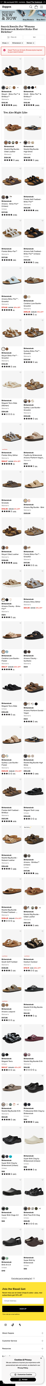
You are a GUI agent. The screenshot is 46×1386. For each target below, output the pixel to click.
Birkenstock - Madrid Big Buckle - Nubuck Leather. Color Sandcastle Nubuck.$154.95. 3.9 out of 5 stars (12, 850)
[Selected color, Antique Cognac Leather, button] (6, 142)
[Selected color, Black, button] (25, 652)
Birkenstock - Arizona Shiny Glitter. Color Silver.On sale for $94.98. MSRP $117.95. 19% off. (34, 594)
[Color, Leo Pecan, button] (7, 1005)
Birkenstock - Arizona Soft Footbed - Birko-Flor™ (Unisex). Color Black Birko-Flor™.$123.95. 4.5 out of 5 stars (34, 241)
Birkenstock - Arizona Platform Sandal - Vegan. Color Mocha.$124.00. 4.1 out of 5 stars (34, 698)
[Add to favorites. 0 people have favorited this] (20, 59)
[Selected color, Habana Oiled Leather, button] (3, 547)
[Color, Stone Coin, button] (32, 1208)
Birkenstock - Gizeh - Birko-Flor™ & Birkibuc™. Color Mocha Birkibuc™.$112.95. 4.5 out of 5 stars (34, 82)
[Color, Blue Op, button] (29, 1104)
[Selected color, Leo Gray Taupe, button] (3, 1005)
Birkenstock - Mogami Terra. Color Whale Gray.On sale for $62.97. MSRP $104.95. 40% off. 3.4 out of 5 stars (12, 1047)
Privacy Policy (23, 1368)
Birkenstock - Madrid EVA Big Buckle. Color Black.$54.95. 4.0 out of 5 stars (34, 998)
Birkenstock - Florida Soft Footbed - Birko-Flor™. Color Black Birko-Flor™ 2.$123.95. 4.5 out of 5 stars (34, 191)
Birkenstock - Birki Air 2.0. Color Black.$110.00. (12, 1250)
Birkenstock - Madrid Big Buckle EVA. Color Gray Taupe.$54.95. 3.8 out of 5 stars (12, 1098)
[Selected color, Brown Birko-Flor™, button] (3, 197)
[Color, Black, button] (7, 600)
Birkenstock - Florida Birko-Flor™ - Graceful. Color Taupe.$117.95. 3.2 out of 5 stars (34, 542)
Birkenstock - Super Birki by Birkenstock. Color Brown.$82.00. (34, 1250)
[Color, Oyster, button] (32, 142)
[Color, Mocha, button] (29, 652)
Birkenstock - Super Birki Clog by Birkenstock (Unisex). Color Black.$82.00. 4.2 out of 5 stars (12, 1150)
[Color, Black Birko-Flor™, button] (29, 87)
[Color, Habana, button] (16, 142)
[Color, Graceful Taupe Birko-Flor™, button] (7, 349)
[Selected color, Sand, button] (3, 652)
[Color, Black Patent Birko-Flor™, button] (32, 87)
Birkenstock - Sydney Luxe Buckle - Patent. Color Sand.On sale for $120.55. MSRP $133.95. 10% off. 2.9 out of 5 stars (12, 750)
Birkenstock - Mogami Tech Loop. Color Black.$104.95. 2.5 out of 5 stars (34, 800)
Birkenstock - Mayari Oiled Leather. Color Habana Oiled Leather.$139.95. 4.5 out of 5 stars (12, 542)
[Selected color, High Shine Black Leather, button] (25, 142)
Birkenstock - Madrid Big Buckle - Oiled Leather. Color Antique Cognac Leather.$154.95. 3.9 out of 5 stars (13, 138)
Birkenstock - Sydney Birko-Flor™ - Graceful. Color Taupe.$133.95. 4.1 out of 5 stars (34, 343)
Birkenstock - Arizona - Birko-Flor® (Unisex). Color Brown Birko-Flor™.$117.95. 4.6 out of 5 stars (12, 191)
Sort (34, 37)
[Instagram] (5, 1324)
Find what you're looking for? (21, 1278)
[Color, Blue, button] (7, 1156)
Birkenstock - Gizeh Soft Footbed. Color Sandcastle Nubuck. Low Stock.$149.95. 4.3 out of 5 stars (12, 950)
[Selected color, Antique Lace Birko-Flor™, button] (3, 349)
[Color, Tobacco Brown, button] (29, 908)
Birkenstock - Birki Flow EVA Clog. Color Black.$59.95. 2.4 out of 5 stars (34, 1201)
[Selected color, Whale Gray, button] (3, 1055)
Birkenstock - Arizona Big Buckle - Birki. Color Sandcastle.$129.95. (34, 492)
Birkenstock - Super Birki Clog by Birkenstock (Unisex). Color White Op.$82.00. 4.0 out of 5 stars (34, 1150)
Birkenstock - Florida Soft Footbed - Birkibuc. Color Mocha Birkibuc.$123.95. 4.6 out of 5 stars (12, 800)
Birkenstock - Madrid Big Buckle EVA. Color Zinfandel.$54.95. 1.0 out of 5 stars (34, 1047)
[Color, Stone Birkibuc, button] (14, 87)
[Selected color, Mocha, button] (25, 704)
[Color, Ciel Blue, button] (10, 1156)
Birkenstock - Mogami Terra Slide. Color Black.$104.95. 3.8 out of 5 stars (12, 698)
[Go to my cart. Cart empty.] (36, 7)
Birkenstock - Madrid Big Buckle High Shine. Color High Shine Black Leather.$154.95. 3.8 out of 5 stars (33, 138)
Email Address (10, 1301)
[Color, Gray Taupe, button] (29, 1208)
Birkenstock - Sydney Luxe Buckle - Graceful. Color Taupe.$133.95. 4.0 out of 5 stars (34, 395)
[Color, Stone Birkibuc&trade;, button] (29, 856)
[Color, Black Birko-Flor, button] (7, 197)
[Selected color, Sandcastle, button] (25, 501)
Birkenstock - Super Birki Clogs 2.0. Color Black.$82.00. (12, 1201)
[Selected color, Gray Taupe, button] (3, 1104)
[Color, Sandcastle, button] (7, 87)
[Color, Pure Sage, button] (13, 142)
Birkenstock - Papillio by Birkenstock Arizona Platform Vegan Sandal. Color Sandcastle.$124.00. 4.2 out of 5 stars (34, 445)
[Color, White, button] (32, 704)
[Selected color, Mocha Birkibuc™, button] (25, 87)
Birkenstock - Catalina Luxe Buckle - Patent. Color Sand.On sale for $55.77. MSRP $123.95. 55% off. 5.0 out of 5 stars (12, 646)
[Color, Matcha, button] (7, 1258)
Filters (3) (13, 37)
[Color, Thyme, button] (7, 1208)
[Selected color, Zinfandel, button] (25, 1055)
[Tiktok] (12, 1324)
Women (29, 43)
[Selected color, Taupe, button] (25, 297)
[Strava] (19, 1324)
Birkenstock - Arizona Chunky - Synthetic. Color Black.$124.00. (34, 646)
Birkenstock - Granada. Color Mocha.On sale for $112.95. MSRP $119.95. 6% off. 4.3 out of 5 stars (12, 492)
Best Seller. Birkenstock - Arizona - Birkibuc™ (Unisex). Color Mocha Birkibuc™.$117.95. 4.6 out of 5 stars (34, 850)
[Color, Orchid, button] (29, 401)
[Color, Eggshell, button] (29, 704)
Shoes (4, 43)
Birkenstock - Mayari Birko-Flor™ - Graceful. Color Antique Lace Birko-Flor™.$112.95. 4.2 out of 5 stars (12, 343)
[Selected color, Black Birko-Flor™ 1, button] (3, 87)
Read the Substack (34, 2)
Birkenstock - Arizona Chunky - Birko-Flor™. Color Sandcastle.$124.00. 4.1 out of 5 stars (12, 594)
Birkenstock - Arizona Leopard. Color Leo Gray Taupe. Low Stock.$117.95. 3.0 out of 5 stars (12, 998)
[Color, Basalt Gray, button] (9, 142)
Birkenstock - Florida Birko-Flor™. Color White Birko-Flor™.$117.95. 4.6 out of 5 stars (12, 241)
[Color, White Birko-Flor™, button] (10, 87)
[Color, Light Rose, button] (29, 501)
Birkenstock (16, 43)
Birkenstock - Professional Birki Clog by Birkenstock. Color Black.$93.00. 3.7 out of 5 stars (34, 1098)
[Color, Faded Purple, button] (29, 1055)
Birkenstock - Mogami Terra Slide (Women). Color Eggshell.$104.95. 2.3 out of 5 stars (12, 395)
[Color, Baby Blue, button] (7, 652)
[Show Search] (31, 7)
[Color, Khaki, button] (36, 1208)
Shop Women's (28, 19)
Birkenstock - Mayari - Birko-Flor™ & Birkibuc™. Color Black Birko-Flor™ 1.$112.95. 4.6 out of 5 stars (12, 82)
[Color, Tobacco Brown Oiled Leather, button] (7, 547)
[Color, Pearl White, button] (29, 297)
